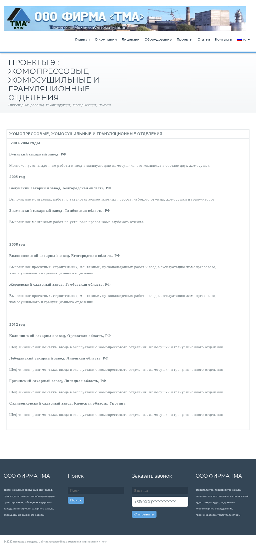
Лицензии (131, 39)
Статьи (204, 39)
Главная (82, 39)
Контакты (223, 39)
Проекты (184, 39)
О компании (106, 39)
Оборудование (158, 39)
